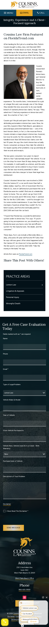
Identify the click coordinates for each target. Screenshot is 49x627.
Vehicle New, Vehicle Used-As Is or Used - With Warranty (21, 447)
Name (5, 338)
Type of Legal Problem (12, 384)
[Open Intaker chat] (22, 626)
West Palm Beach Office (24, 578)
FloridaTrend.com (25, 254)
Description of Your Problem (14, 476)
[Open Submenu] (42, 285)
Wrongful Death (13, 303)
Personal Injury (12, 297)
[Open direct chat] (43, 597)
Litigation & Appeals (15, 291)
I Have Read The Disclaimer (17, 511)
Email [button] (26, 13)
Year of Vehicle (9, 415)
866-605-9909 (24, 589)
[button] (8, 12)
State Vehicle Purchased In (13, 430)
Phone (5, 353)
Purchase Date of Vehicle (12, 461)
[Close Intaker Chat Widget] (46, 597)
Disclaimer (7, 504)
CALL (42, 13)
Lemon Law (11, 284)
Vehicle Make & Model (11, 399)
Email (5, 369)
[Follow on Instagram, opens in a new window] (24, 597)
